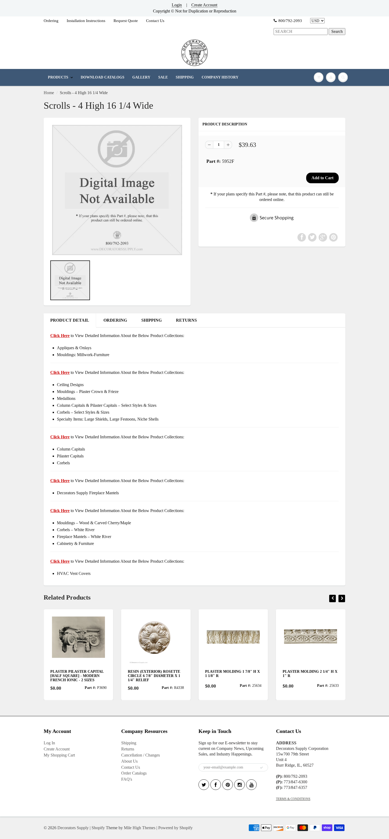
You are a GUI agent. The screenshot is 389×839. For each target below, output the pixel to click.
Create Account (204, 5)
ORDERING (115, 320)
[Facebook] (215, 784)
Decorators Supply (73, 827)
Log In (49, 743)
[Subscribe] (261, 767)
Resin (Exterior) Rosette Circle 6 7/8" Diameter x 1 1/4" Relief (131, 676)
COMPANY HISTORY (220, 77)
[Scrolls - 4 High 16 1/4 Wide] (117, 190)
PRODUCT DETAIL (69, 320)
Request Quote (126, 21)
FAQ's (126, 779)
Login (177, 5)
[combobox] (301, 31)
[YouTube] (251, 784)
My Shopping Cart (59, 755)
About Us (129, 761)
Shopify (98, 827)
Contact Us (155, 21)
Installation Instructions (86, 21)
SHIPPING (185, 77)
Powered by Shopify (175, 827)
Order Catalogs (134, 773)
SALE (163, 77)
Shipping (128, 743)
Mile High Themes (139, 827)
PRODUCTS (58, 77)
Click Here (60, 372)
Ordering (51, 21)
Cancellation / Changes (140, 755)
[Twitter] (203, 784)
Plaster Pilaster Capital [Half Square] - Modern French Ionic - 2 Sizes (54, 676)
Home (49, 92)
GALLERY (141, 77)
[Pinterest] (227, 784)
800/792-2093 (290, 21)
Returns (127, 749)
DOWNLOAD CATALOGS (102, 77)
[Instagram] (239, 784)
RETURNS (186, 320)
